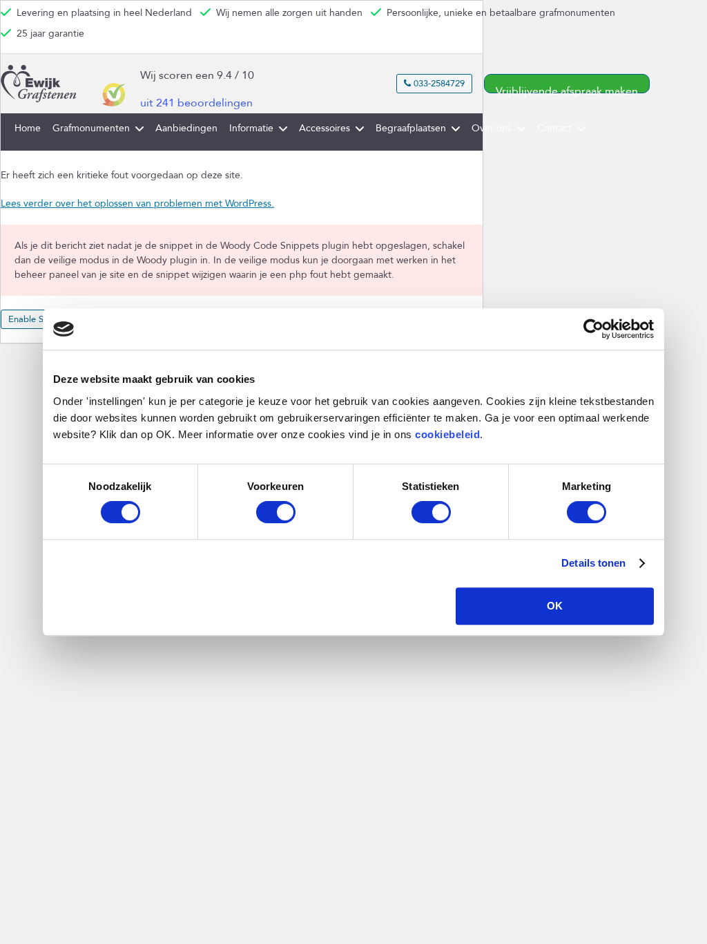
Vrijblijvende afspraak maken (567, 88)
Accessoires (324, 128)
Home (27, 128)
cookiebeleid (447, 434)
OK (555, 606)
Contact (554, 128)
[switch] (276, 512)
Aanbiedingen (186, 128)
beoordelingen (196, 103)
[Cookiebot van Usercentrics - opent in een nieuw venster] (593, 329)
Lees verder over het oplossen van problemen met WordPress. (137, 203)
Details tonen (593, 563)
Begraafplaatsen (411, 128)
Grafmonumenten (91, 128)
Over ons (492, 128)
